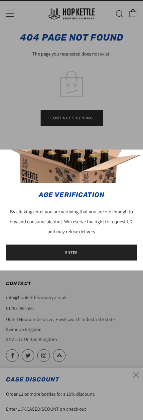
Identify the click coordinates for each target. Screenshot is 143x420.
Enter (71, 252)
